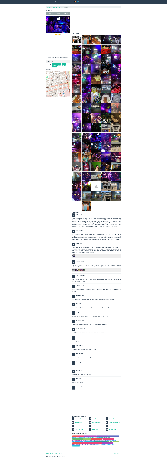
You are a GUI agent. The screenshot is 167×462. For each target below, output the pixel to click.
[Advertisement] (58, 46)
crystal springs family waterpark (78, 441)
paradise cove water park (89, 441)
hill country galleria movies (99, 444)
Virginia (53, 7)
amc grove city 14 (80, 436)
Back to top (116, 453)
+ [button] (48, 73)
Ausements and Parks (52, 2)
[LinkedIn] (77, 1)
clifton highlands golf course (107, 443)
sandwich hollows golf (111, 440)
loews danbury (115, 441)
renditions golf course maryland (108, 438)
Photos (58, 13)
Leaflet (68, 96)
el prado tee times (76, 437)
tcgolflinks (74, 436)
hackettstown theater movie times (100, 441)
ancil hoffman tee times (84, 437)
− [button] (48, 75)
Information (50, 13)
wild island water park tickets (114, 436)
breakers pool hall (76, 445)
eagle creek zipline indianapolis (88, 444)
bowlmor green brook (76, 443)
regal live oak (110, 441)
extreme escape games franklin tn (90, 436)
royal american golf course (77, 440)
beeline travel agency (106, 437)
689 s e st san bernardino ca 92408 (95, 437)
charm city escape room (109, 444)
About (61, 2)
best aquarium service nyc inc (97, 438)
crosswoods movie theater (77, 444)
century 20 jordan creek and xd (88, 440)
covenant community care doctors (101, 440)
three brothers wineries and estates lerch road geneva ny (91, 443)
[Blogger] (75, 1)
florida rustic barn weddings (78, 438)
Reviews (66, 13)
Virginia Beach (59, 7)
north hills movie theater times (102, 436)
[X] (74, 1)
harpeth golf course (87, 438)
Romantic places (68, 2)
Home (48, 7)
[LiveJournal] (78, 1)
